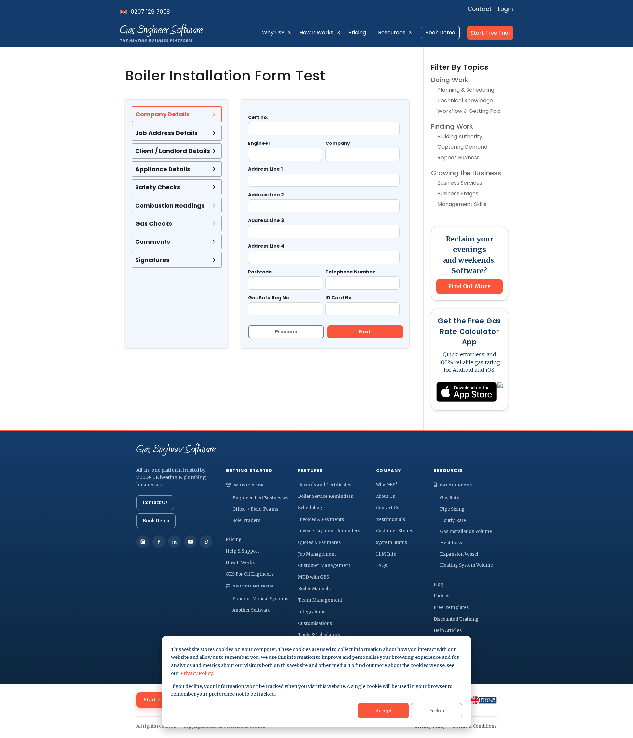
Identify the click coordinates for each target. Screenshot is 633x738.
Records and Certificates (324, 485)
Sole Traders (246, 520)
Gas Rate (449, 498)
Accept (383, 711)
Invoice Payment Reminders (329, 531)
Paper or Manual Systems (260, 599)
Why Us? (273, 32)
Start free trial (161, 700)
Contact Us (155, 502)
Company (337, 143)
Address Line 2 (266, 194)
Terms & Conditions (475, 726)
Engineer (259, 143)
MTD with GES (313, 577)
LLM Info (386, 554)
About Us (385, 496)
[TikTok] (206, 541)
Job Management (317, 554)
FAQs (381, 565)
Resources (391, 32)
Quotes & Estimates (319, 542)
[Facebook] (158, 541)
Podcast (442, 596)
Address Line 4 (266, 246)
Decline (436, 711)
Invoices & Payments (321, 519)
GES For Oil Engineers (250, 574)
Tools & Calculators (319, 635)
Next (365, 331)
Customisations (315, 623)
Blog (438, 584)
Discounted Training (456, 619)
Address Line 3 (266, 220)
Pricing (357, 32)
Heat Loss (451, 543)
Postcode (260, 272)
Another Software (251, 610)
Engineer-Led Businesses (260, 498)
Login (505, 9)
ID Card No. (339, 297)
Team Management (320, 600)
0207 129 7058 (150, 12)
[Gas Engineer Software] (176, 449)
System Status (391, 542)
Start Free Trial (490, 33)
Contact (480, 9)
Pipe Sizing (452, 509)
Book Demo (440, 32)
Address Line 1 (265, 169)
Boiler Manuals (314, 589)
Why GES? (386, 485)
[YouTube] (190, 541)
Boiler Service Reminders (325, 496)
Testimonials (390, 519)
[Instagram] (142, 541)
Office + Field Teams (255, 509)
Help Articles (448, 630)
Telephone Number (350, 272)
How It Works (316, 32)
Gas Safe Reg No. (269, 297)
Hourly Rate (453, 520)
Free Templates (451, 607)
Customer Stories (394, 531)
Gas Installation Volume (466, 531)
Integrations (311, 612)
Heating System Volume (466, 565)
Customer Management (324, 565)
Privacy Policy (196, 673)
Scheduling (310, 508)
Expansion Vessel (459, 554)
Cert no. (258, 117)
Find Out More (469, 286)
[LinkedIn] (174, 541)
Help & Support (242, 551)
